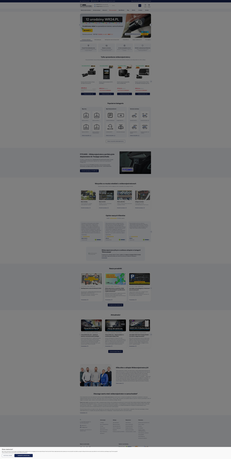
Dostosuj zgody (7, 455)
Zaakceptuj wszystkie (23, 455)
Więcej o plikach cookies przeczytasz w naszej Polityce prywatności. (14, 452)
